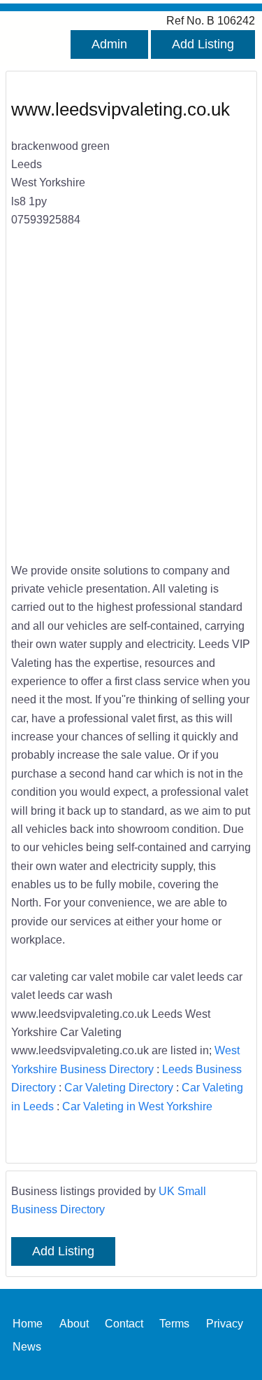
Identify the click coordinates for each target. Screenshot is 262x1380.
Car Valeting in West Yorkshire (137, 1106)
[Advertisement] (131, 403)
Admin (109, 44)
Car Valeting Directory (118, 1087)
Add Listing (203, 44)
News (27, 1345)
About (74, 1322)
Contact (124, 1322)
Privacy (224, 1322)
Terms (174, 1322)
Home (28, 1322)
